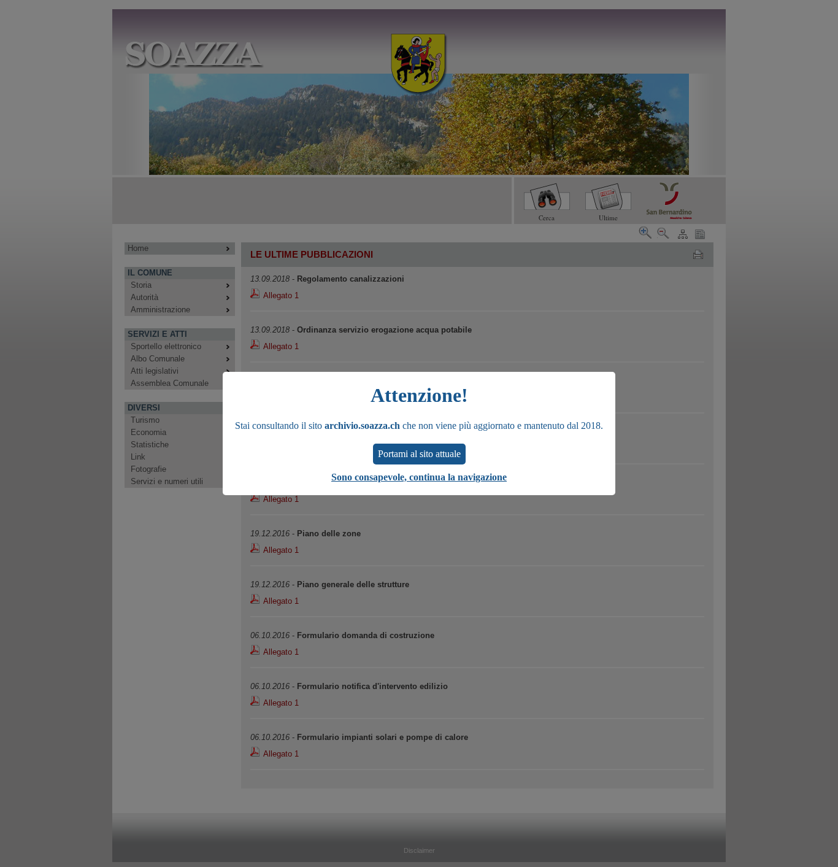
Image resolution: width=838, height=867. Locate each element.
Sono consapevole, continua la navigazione (419, 477)
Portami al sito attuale (419, 454)
